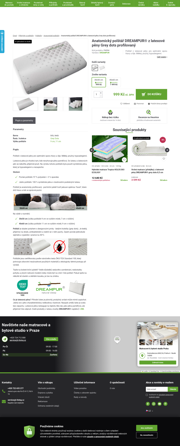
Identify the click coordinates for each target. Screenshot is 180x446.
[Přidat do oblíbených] (124, 159)
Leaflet (145, 371)
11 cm (58, 141)
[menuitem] (149, 411)
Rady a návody (80, 397)
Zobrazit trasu (157, 362)
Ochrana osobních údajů (48, 406)
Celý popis (161, 57)
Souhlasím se (161, 396)
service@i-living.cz (18, 340)
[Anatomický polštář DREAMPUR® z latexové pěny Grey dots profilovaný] (95, 68)
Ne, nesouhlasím (146, 435)
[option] (25, 104)
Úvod (15, 36)
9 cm (52, 141)
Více (51, 339)
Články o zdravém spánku (85, 393)
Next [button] (167, 150)
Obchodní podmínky (46, 388)
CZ (149, 411)
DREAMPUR (104, 53)
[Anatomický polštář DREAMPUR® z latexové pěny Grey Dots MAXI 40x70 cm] (102, 68)
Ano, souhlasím (147, 428)
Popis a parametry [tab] (24, 120)
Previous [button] (91, 150)
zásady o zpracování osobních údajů (103, 436)
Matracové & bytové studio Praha (154, 348)
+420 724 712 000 (17, 338)
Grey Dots (54, 138)
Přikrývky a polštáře (26, 36)
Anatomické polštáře (51, 36)
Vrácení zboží (43, 397)
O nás (112, 388)
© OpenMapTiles (154, 371)
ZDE (82, 309)
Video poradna (80, 388)
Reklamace (42, 401)
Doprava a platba (45, 393)
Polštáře (38, 36)
